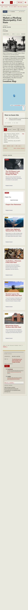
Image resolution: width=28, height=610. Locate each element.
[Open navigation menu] (25, 2)
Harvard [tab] (9, 129)
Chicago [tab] (22, 129)
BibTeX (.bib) (10, 145)
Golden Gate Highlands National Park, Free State (13, 230)
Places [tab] (7, 365)
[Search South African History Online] (11, 2)
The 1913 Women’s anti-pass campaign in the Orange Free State (13, 173)
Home (2, 6)
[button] (14, 95)
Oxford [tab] (14, 129)
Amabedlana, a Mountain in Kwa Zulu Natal (13, 261)
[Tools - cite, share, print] (14, 2)
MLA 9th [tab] (18, 130)
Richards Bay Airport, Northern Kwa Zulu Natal (13, 326)
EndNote (5, 148)
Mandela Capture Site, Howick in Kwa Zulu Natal (14, 294)
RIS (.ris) (18, 145)
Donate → (5, 346)
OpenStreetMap (17, 105)
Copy (23, 133)
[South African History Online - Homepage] (2, 2)
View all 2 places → (9, 382)
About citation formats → (19, 148)
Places (6, 6)
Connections (6, 33)
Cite (16, 33)
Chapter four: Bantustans (13, 204)
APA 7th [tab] (5, 130)
